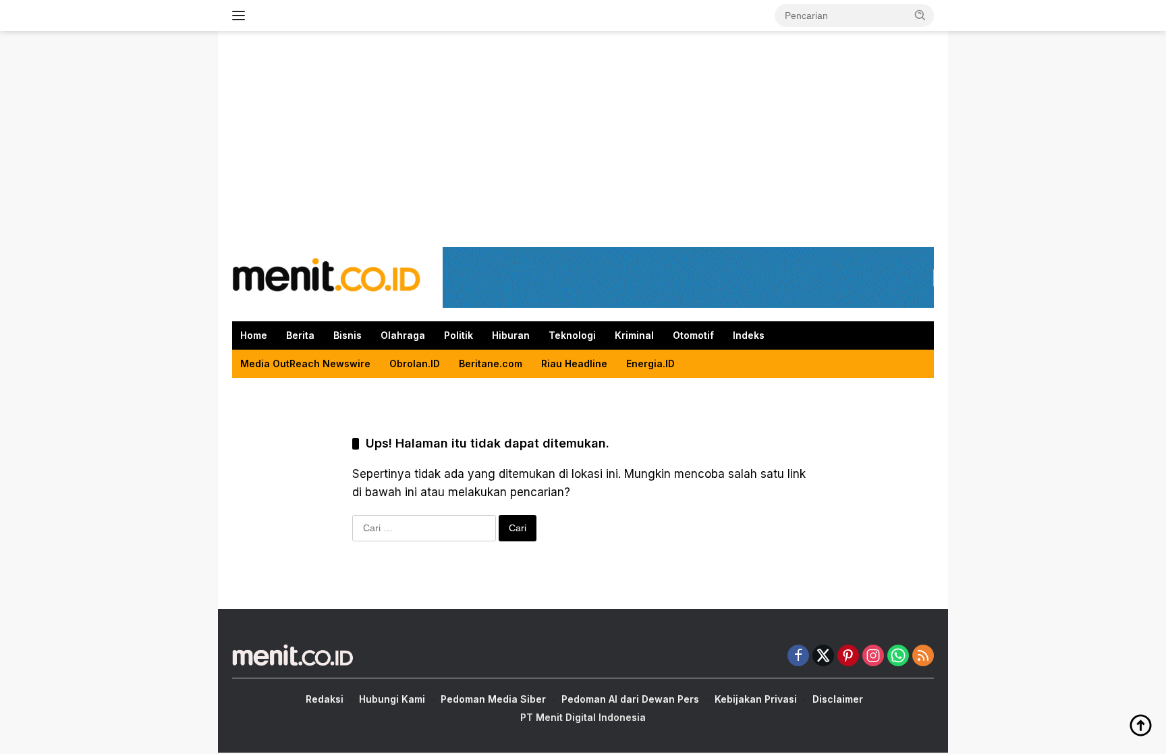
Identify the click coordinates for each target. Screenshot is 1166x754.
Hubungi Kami (392, 699)
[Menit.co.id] (326, 276)
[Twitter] (823, 656)
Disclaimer (837, 699)
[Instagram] (873, 656)
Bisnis (347, 335)
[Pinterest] (848, 656)
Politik (458, 335)
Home (253, 335)
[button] (920, 15)
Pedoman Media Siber (493, 699)
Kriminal (634, 335)
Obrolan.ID (414, 363)
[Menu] (241, 15)
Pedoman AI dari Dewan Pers (630, 699)
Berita (300, 335)
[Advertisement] (583, 139)
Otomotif (693, 335)
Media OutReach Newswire (305, 363)
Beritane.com (490, 363)
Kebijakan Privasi (756, 699)
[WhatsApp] (898, 656)
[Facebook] (798, 656)
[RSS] (923, 656)
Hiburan (511, 335)
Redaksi (324, 699)
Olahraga (403, 335)
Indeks (749, 335)
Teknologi (572, 335)
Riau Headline (574, 363)
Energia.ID (650, 363)
